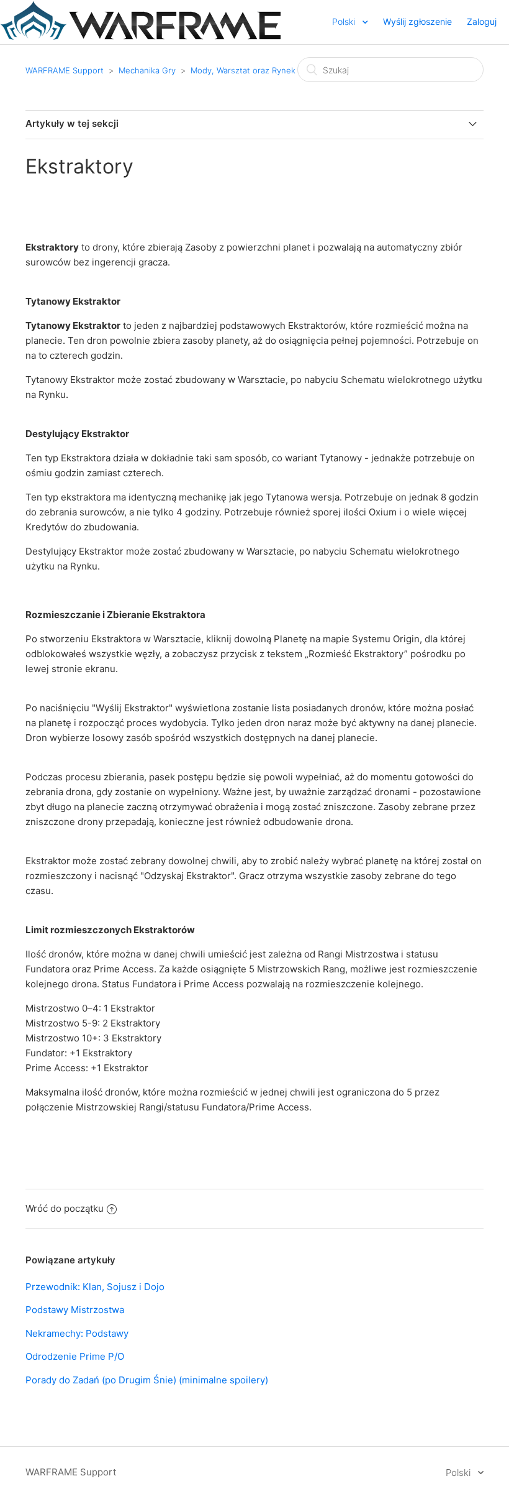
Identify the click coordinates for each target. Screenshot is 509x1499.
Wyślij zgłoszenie (417, 21)
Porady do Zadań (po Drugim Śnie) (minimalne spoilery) (146, 1380)
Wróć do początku (64, 1208)
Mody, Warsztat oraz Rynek (243, 70)
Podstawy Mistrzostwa (74, 1310)
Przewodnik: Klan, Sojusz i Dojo (94, 1287)
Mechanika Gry (147, 70)
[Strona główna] (140, 36)
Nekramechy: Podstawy (76, 1333)
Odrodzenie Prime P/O (74, 1356)
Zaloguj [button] (482, 21)
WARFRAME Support (64, 70)
